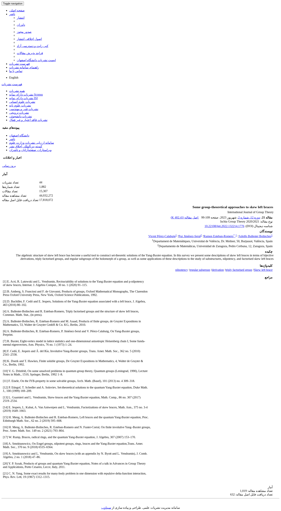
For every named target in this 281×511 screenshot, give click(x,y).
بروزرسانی (9, 165)
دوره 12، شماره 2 (249, 217)
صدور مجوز (24, 31)
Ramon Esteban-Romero (219, 236)
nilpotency (181, 269)
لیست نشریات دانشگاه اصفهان (36, 60)
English (13, 77)
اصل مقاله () (185, 217)
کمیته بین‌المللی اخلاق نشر (25, 146)
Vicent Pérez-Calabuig (161, 236)
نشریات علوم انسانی (22, 101)
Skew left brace (263, 269)
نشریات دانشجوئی (20, 116)
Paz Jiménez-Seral (190, 236)
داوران (21, 24)
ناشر (12, 14)
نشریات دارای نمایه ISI (23, 98)
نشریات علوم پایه (20, 105)
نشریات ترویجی (19, 112)
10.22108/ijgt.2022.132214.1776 (224, 226)
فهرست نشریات (19, 63)
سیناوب (106, 507)
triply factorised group (239, 269)
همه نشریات (17, 91)
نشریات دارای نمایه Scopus (26, 94)
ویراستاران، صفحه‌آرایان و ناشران (30, 150)
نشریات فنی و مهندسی (23, 109)
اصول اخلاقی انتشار (29, 39)
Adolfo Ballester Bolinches (255, 236)
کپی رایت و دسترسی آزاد (32, 46)
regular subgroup (200, 269)
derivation (218, 269)
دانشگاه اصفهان (19, 135)
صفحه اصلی (17, 10)
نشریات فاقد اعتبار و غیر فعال (28, 120)
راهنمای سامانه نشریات (24, 67)
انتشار (20, 17)
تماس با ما (15, 71)
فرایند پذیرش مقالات (30, 53)
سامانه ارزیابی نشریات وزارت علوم (31, 142)
